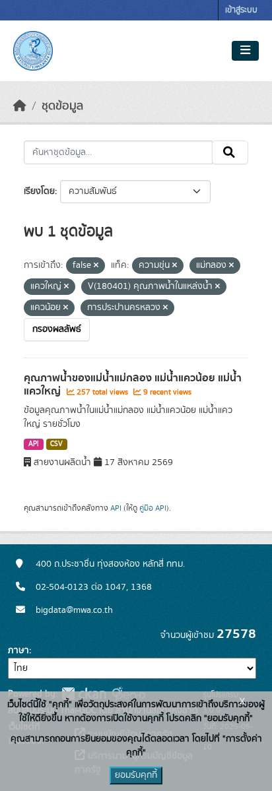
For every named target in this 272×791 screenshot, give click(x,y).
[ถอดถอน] (96, 266)
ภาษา (18, 650)
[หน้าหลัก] (19, 106)
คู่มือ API (152, 508)
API (33, 444)
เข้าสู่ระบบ (241, 10)
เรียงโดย (39, 191)
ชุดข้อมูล (62, 106)
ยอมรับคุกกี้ (136, 775)
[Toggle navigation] (245, 51)
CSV (56, 444)
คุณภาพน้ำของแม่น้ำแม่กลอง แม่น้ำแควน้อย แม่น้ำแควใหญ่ (133, 384)
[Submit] (230, 152)
